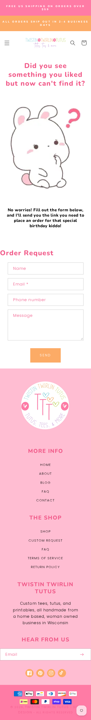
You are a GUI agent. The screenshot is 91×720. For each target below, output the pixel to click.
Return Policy (45, 567)
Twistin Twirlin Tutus (47, 707)
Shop (45, 531)
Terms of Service (45, 558)
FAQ (45, 491)
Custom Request (45, 540)
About (45, 473)
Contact (45, 500)
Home (45, 464)
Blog (45, 482)
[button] (7, 43)
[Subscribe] (82, 654)
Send (45, 355)
